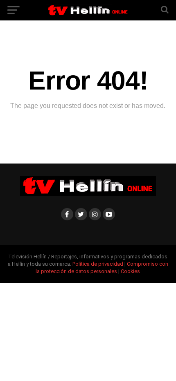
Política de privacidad (98, 264)
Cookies (130, 271)
